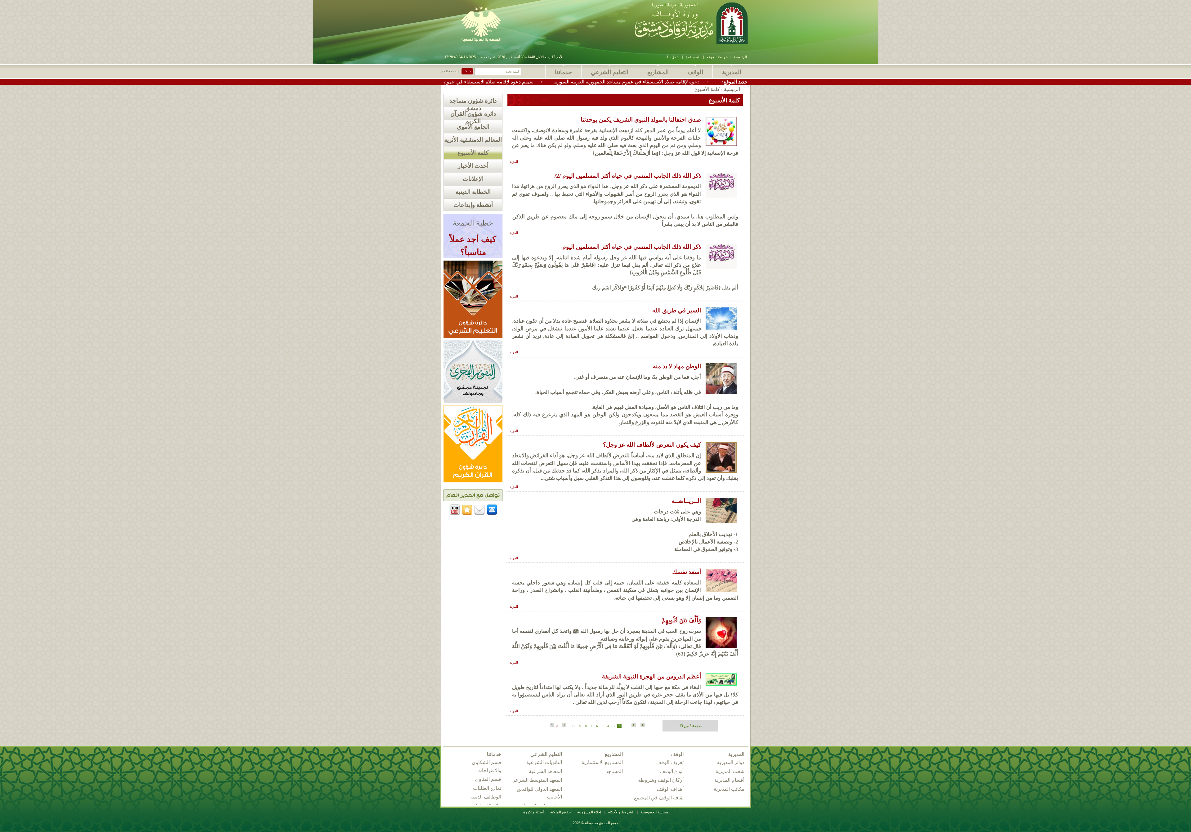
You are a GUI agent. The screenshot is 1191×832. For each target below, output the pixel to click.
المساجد (614, 771)
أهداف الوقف (670, 789)
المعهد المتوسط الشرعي (536, 780)
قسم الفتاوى (488, 779)
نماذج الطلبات (487, 788)
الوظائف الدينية (485, 796)
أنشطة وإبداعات (473, 205)
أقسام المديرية (729, 780)
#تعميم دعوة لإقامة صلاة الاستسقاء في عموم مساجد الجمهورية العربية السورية (517, 81)
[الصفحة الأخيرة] (552, 725)
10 (574, 726)
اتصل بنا (673, 57)
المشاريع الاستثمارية (602, 762)
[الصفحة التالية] (563, 725)
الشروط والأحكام (621, 812)
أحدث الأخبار (473, 166)
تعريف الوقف (670, 762)
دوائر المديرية (730, 762)
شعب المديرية (730, 771)
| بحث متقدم (450, 71)
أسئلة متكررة (533, 812)
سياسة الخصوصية (654, 812)
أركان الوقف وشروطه (661, 780)
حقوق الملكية (560, 812)
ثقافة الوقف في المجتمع (659, 797)
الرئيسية (740, 57)
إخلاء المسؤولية (589, 812)
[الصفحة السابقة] (633, 725)
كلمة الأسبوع (472, 153)
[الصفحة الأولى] (642, 725)
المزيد (514, 161)
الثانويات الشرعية (544, 762)
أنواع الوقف (672, 771)
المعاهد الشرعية (545, 771)
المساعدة (692, 57)
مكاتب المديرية (729, 789)
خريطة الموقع (717, 57)
